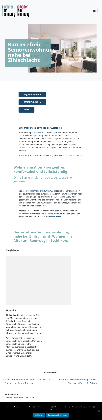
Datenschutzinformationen (57, 415)
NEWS (26, 109)
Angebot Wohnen (32, 94)
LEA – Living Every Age (64, 197)
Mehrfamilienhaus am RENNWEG (38, 191)
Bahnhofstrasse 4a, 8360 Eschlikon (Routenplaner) (59, 155)
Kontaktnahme (53, 216)
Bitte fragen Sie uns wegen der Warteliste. (40, 127)
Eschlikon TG (40, 132)
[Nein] (99, 411)
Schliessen (39, 415)
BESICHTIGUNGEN (32, 102)
